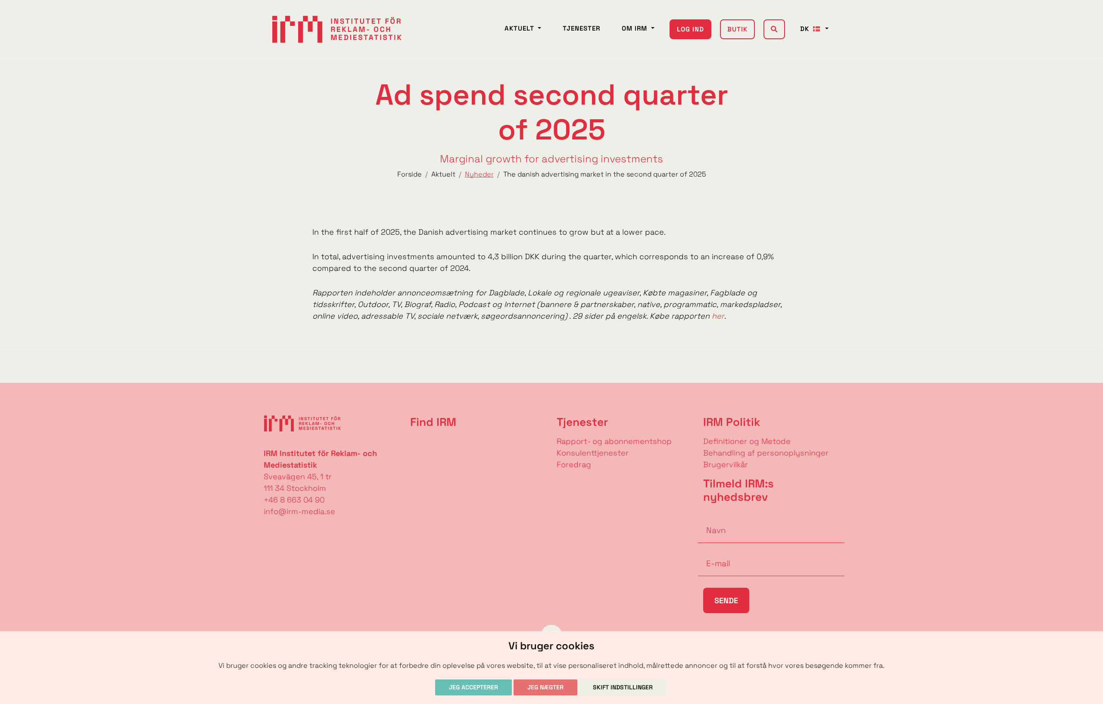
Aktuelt (520, 28)
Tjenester (581, 28)
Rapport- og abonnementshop (614, 441)
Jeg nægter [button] (545, 687)
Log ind (690, 29)
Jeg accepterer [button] (473, 687)
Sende (726, 600)
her (718, 316)
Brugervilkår (725, 464)
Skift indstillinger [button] (623, 687)
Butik (737, 29)
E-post (711, 550)
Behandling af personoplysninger (767, 453)
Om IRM (635, 28)
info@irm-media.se (299, 511)
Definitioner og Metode (747, 441)
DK (805, 29)
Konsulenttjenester (593, 453)
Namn (709, 517)
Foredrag (574, 464)
